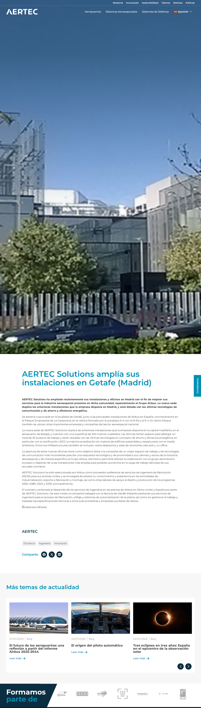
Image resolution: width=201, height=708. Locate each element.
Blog (29, 638)
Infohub (190, 2)
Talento (166, 2)
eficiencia (29, 543)
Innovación (132, 2)
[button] (44, 554)
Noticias (177, 2)
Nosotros (118, 2)
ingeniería (44, 543)
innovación (60, 543)
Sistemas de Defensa (155, 11)
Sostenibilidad (150, 2)
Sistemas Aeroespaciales (121, 11)
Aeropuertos (93, 11)
